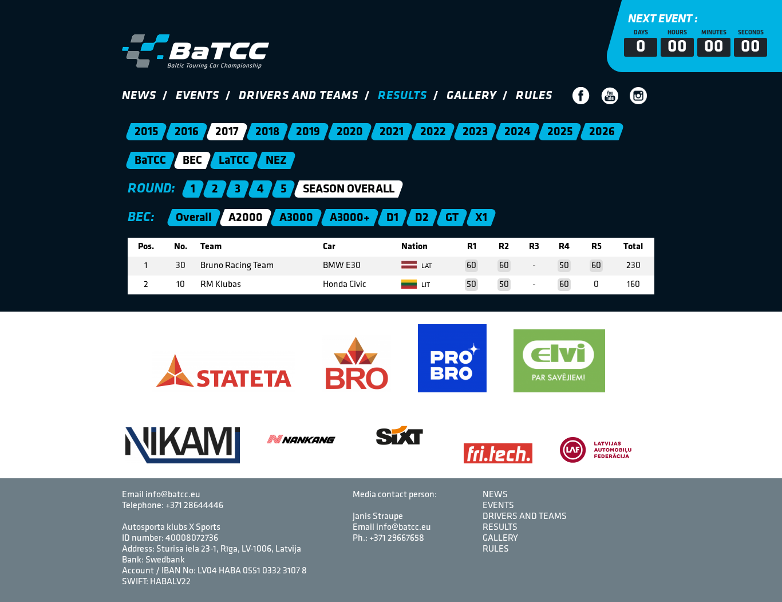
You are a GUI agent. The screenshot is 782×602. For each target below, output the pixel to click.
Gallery (471, 96)
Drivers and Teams (298, 96)
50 (564, 265)
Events (197, 96)
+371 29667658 (396, 538)
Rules (534, 96)
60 (471, 265)
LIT (425, 285)
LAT (426, 266)
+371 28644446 (194, 505)
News (139, 96)
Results (402, 96)
